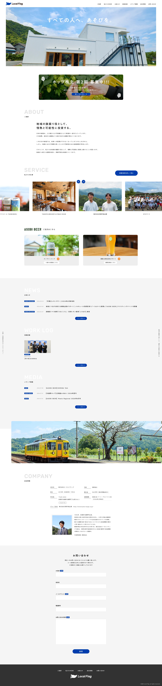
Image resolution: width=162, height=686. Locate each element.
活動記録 (125, 4)
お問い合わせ (152, 4)
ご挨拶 (99, 4)
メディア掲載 (134, 4)
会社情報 (143, 4)
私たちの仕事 (108, 4)
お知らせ (117, 4)
